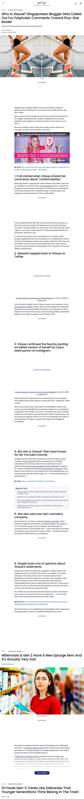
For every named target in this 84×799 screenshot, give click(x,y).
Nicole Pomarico (7, 30)
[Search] (75, 3)
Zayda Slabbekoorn (8, 664)
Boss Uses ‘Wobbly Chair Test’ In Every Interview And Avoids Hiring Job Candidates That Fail (42, 501)
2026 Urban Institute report (27, 756)
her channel (29, 461)
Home (3, 10)
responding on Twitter (23, 307)
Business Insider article (34, 748)
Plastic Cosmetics (51, 521)
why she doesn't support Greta (38, 466)
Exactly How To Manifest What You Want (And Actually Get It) (41, 497)
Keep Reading (42, 773)
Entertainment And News (15, 10)
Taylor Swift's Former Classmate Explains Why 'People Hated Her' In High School (42, 492)
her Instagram (46, 186)
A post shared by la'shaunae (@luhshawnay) (34, 298)
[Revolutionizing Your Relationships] (42, 3)
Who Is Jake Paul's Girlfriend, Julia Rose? (38, 481)
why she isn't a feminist (52, 469)
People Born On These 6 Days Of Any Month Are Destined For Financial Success (40, 506)
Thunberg (55, 466)
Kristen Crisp (6, 797)
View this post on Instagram (42, 276)
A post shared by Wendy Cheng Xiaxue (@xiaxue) (35, 392)
